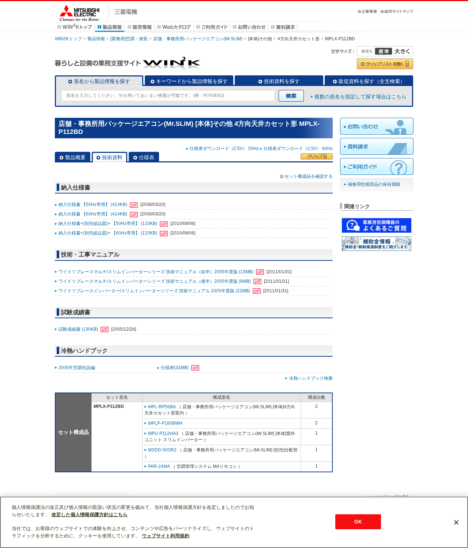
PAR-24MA (159, 466)
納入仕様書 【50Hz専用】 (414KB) (93, 204)
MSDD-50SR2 (162, 450)
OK (357, 521)
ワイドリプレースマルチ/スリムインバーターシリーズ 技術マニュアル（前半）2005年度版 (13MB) (156, 271)
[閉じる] (456, 522)
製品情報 (96, 38)
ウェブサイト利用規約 (165, 535)
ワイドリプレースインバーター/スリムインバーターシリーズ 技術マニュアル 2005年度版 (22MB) (154, 290)
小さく (370, 51)
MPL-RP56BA (162, 406)
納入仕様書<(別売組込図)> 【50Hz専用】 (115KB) (108, 223)
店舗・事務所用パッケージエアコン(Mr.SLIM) (197, 38)
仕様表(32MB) (175, 367)
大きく (398, 51)
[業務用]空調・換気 (129, 38)
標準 (383, 51)
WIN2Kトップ (68, 38)
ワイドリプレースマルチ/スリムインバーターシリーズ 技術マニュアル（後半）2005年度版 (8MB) (155, 281)
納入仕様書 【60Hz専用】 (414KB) (93, 214)
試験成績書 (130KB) (78, 329)
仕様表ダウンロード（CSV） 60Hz (298, 148)
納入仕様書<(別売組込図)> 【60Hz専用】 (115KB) (108, 233)
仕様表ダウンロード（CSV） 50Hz (224, 148)
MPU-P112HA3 (163, 433)
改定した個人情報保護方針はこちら (90, 514)
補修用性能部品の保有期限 (374, 184)
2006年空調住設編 (76, 367)
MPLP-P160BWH (165, 423)
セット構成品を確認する (308, 176)
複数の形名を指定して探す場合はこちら (360, 97)
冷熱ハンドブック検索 (311, 378)
